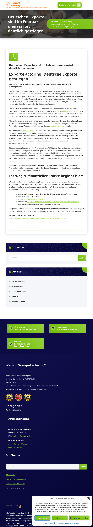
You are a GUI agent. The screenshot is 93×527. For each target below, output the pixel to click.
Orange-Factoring (57, 126)
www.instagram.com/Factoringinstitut (24, 218)
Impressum (75, 523)
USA (57, 111)
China (65, 111)
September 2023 (19, 291)
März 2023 (16, 296)
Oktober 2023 (17, 287)
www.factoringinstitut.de (17, 444)
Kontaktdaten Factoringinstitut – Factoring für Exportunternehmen (53, 202)
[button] (88, 499)
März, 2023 (13, 57)
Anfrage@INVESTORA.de (34, 199)
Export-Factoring (28, 130)
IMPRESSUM (10, 474)
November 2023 (18, 282)
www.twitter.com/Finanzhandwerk (54, 218)
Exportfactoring (66, 21)
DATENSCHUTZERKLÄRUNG (16, 479)
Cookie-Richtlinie (50, 523)
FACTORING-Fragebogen (15, 488)
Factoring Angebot (67, 5)
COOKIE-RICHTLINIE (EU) (15, 484)
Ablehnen (60, 518)
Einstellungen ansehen (79, 518)
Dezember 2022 (18, 301)
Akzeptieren (42, 518)
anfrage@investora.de (22, 436)
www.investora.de (15, 447)
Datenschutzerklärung (64, 523)
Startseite (54, 21)
